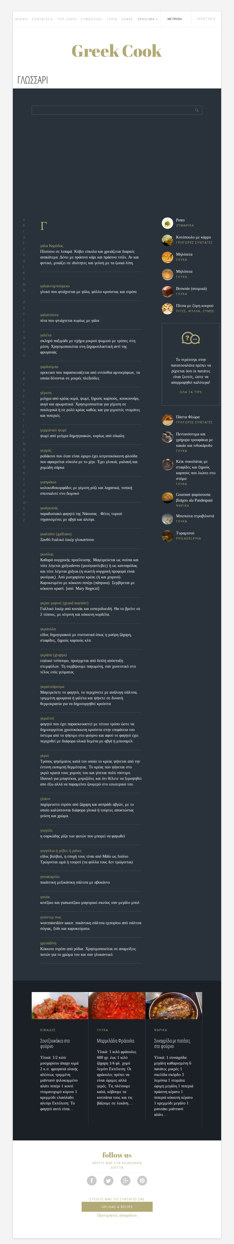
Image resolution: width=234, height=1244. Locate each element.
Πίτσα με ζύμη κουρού (194, 306)
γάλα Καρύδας (51, 246)
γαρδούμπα (49, 367)
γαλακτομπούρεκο (55, 286)
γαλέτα (45, 335)
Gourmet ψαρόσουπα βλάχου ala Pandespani (194, 497)
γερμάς (46, 450)
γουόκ (45, 897)
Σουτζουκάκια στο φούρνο (55, 1043)
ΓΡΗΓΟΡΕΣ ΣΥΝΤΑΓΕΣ (194, 242)
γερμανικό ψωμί (53, 430)
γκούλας (47, 554)
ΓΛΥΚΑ (181, 259)
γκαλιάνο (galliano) (56, 534)
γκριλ (44, 756)
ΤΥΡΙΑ (112, 19)
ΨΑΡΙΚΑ (182, 505)
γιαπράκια (48, 482)
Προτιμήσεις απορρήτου (117, 1215)
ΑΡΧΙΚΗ (21, 19)
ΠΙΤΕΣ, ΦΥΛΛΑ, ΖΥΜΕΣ (195, 311)
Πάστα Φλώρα (187, 417)
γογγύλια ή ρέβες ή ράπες (61, 851)
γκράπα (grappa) (53, 655)
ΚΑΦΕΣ (127, 19)
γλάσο (45, 799)
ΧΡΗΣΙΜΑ (146, 19)
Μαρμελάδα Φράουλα (115, 1040)
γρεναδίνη (48, 943)
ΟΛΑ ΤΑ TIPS (191, 392)
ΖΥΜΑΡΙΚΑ (185, 225)
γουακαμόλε (50, 877)
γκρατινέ (47, 718)
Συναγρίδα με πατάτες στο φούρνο (172, 1043)
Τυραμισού (185, 533)
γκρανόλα (48, 629)
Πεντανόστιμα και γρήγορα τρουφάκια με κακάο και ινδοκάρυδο (194, 440)
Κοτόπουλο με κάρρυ (193, 237)
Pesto (180, 220)
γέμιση (45, 393)
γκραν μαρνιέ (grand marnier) (64, 603)
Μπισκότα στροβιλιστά (195, 516)
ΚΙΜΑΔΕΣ (48, 1030)
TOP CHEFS (66, 19)
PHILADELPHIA (188, 538)
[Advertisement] (117, 175)
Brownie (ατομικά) (191, 288)
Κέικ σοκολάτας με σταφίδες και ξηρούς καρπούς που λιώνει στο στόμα (195, 470)
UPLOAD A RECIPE (117, 1207)
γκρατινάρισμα (52, 686)
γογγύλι (46, 830)
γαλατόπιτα (49, 315)
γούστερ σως (50, 917)
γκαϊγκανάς (49, 508)
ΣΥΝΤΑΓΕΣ (41, 19)
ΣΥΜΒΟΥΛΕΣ (91, 19)
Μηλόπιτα (184, 254)
